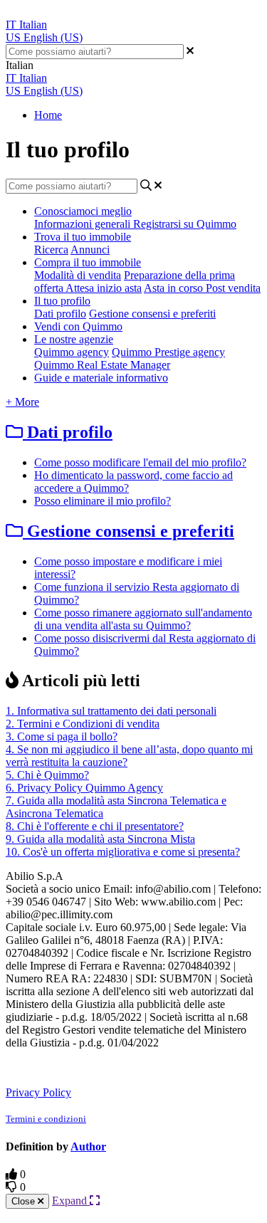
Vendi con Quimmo (78, 326)
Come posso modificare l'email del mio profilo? (140, 462)
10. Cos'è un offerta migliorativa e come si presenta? (123, 852)
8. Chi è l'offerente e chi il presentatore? (95, 826)
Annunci (90, 249)
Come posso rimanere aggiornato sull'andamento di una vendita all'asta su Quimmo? (143, 619)
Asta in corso (175, 288)
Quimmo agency (71, 352)
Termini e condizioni (46, 1118)
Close (24, 1201)
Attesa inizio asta (104, 288)
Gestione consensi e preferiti (152, 314)
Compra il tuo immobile (87, 262)
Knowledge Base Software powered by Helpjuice (123, 1067)
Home (48, 115)
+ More (22, 402)
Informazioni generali (83, 224)
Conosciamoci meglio (83, 211)
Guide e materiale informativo (101, 378)
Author (88, 1146)
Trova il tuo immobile (82, 237)
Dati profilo (60, 314)
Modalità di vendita (77, 275)
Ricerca (51, 249)
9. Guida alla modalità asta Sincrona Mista (100, 839)
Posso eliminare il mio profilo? (102, 501)
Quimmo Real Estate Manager (102, 365)
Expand (71, 1201)
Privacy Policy (38, 1092)
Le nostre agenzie (73, 339)
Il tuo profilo (62, 301)
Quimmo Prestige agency (168, 352)
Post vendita (233, 288)
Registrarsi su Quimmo (184, 224)
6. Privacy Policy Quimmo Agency (84, 788)
